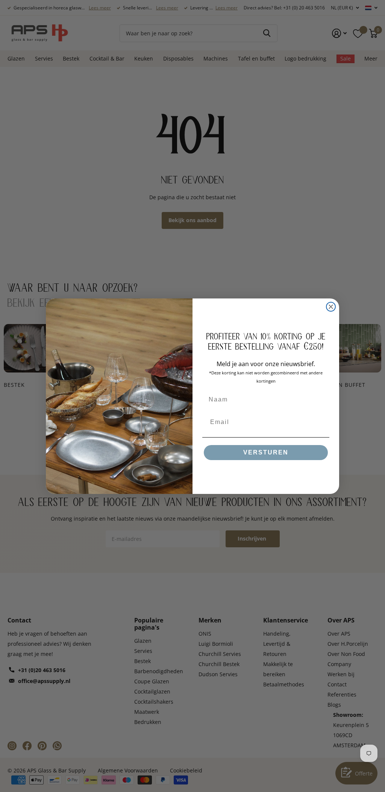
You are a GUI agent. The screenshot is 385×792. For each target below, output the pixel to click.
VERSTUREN (265, 452)
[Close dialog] (330, 306)
